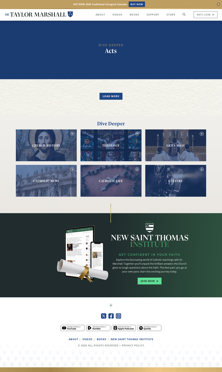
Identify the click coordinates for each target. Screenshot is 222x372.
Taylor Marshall (39, 14)
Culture (176, 181)
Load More (111, 96)
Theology (111, 145)
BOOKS (101, 339)
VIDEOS (87, 339)
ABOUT (73, 339)
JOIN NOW (148, 281)
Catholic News (46, 181)
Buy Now (136, 4)
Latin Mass (176, 145)
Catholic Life (111, 181)
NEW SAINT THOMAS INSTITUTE (132, 339)
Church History (46, 145)
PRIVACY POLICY (133, 345)
